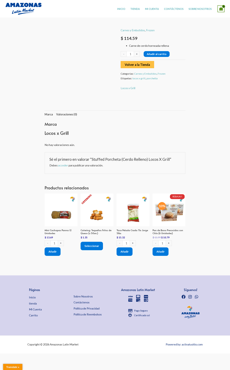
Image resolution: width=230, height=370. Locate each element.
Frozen (150, 30)
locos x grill (139, 78)
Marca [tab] (49, 114)
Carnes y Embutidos (133, 30)
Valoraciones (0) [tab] (66, 114)
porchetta (152, 78)
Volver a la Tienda (137, 64)
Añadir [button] (53, 251)
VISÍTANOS (126, 5)
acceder (63, 165)
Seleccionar (91, 246)
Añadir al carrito (156, 54)
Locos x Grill (128, 88)
